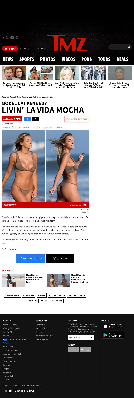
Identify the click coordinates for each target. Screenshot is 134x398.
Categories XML (9, 361)
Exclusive (32, 300)
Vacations (57, 300)
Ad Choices (7, 336)
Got (10, 48)
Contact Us (40, 325)
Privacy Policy (74, 332)
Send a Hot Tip (42, 328)
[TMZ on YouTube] (82, 349)
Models (44, 300)
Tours (104, 59)
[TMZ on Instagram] (17, 37)
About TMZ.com (10, 325)
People (6, 369)
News (8, 59)
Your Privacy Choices (17, 339)
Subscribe (91, 337)
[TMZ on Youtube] (12, 37)
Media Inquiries (42, 339)
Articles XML (8, 347)
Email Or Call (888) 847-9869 (31, 49)
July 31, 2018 (15, 127)
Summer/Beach (12, 295)
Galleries (6, 365)
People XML (8, 372)
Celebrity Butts (57, 295)
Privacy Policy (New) (11, 328)
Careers (39, 332)
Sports (26, 59)
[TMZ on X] (7, 37)
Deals (122, 59)
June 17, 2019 (47, 127)
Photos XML (8, 376)
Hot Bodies (28, 295)
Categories (7, 358)
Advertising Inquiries (44, 336)
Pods (86, 59)
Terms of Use (9, 332)
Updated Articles (10, 350)
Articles (6, 343)
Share (32, 258)
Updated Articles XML (12, 354)
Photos (47, 59)
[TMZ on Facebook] (4, 37)
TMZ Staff (8, 123)
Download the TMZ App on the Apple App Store (113, 326)
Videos (68, 59)
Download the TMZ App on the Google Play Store (113, 335)
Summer (41, 295)
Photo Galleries (76, 295)
